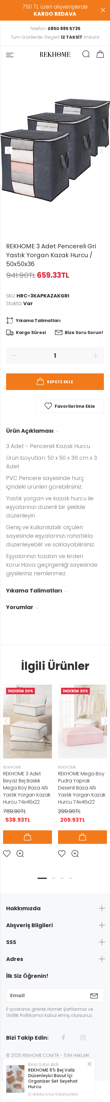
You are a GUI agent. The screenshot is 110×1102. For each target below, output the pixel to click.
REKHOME (12, 767)
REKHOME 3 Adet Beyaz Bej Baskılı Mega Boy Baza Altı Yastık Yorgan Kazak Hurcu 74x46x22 (26, 787)
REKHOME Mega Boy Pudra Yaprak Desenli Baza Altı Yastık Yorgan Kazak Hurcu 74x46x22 (81, 787)
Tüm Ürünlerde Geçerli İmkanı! (55, 37)
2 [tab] (53, 878)
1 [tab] (42, 878)
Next (104, 721)
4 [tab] (70, 878)
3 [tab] (62, 878)
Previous (6, 721)
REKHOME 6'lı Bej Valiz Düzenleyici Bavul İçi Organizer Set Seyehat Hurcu (53, 1078)
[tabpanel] (27, 766)
